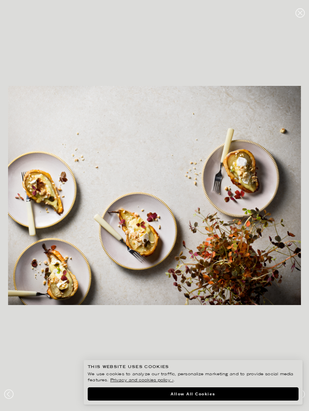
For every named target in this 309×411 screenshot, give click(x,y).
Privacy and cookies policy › (141, 380)
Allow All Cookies (193, 394)
